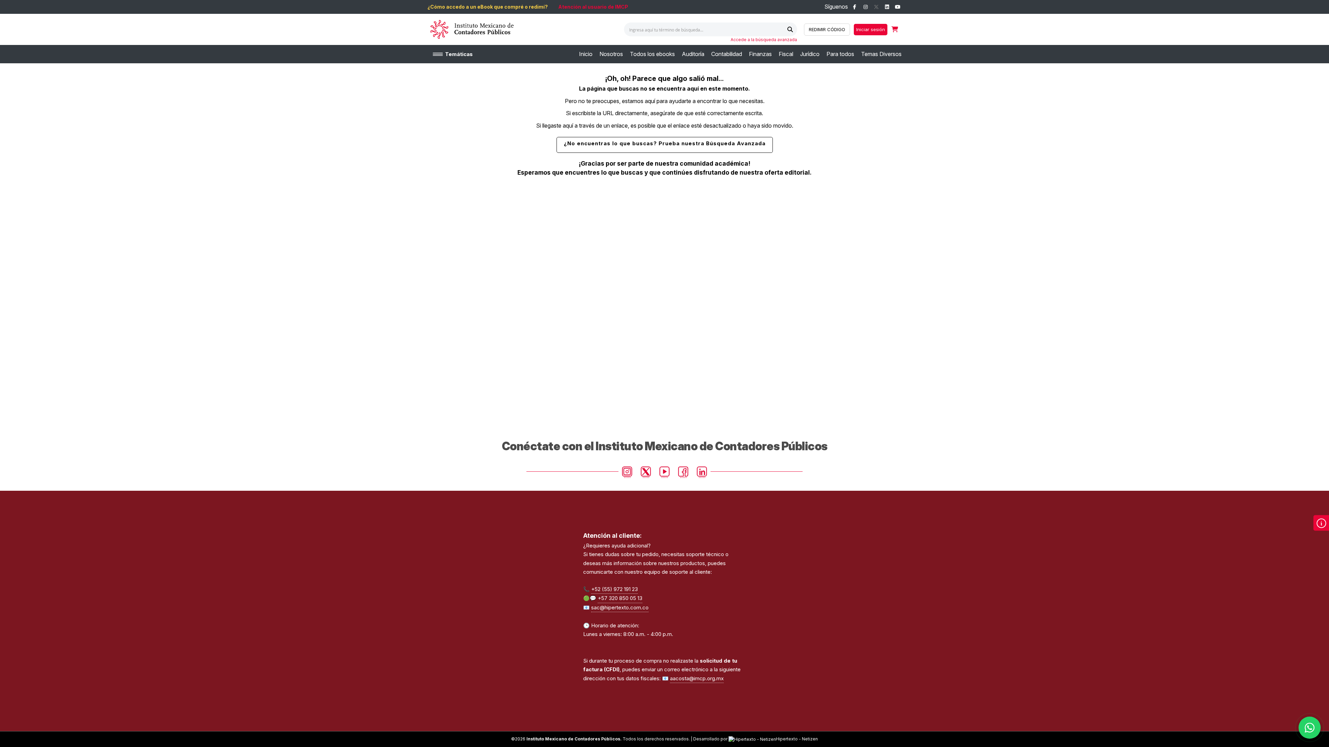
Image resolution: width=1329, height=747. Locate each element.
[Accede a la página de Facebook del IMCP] (855, 7)
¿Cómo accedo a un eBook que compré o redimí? (487, 7)
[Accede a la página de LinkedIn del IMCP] (887, 7)
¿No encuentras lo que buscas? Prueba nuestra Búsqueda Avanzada (665, 143)
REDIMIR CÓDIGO (827, 29)
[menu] (740, 54)
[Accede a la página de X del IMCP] (876, 7)
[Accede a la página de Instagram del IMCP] (865, 7)
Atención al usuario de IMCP (593, 7)
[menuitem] (586, 54)
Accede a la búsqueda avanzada (764, 39)
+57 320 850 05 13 (620, 598)
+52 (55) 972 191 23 (614, 589)
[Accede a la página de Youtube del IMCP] (898, 7)
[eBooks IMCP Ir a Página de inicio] (471, 29)
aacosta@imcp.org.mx (697, 678)
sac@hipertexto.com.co (620, 607)
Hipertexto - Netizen (797, 738)
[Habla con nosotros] (1310, 728)
